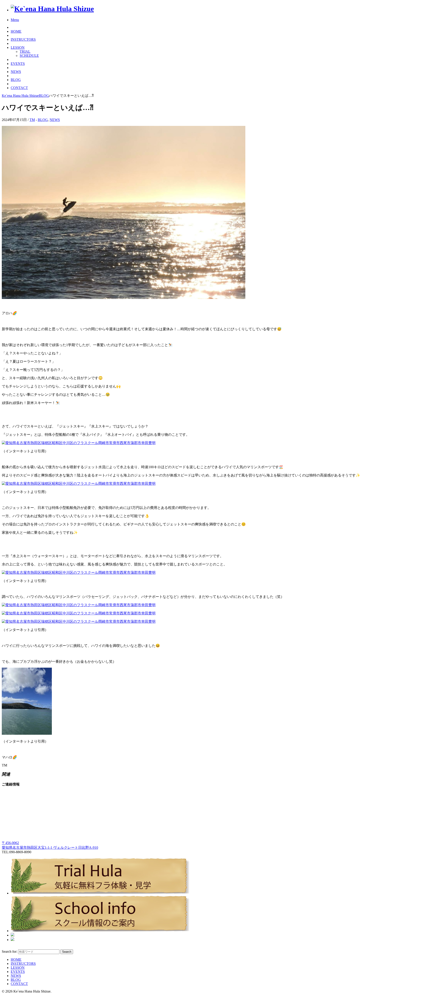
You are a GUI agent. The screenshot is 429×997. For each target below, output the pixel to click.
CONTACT (19, 88)
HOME (16, 31)
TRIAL (25, 51)
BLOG (16, 80)
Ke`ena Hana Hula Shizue (20, 95)
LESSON (18, 47)
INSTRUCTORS (23, 39)
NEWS (16, 72)
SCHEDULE (29, 55)
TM (32, 120)
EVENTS (18, 64)
